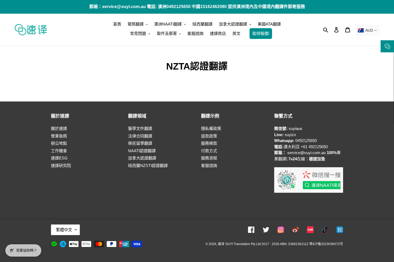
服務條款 (209, 143)
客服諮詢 (209, 165)
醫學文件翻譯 (140, 128)
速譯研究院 (61, 165)
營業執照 (59, 136)
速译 (221, 244)
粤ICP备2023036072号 (326, 244)
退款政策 (209, 136)
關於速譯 (59, 128)
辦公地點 (59, 143)
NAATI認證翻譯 (142, 150)
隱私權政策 (211, 128)
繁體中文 (64, 229)
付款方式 (209, 150)
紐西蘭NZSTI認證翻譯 (148, 165)
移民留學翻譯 (140, 143)
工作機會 (59, 150)
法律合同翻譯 (140, 136)
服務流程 (209, 158)
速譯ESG (59, 158)
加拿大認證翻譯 (142, 158)
